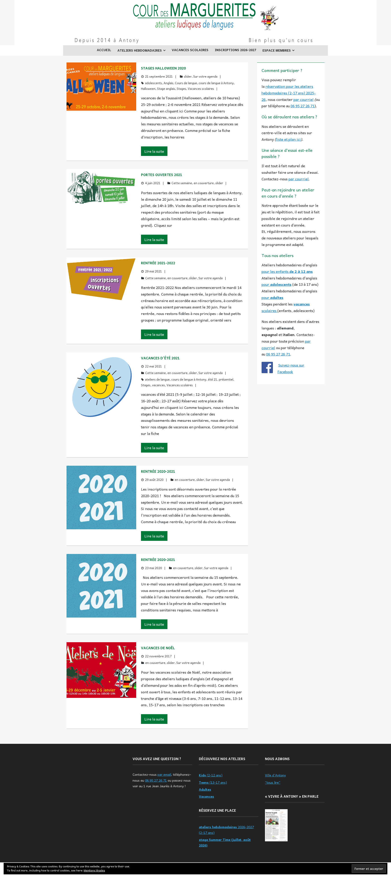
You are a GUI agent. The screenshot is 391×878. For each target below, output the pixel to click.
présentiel (226, 379)
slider (188, 76)
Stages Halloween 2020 (163, 68)
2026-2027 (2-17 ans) (226, 829)
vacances (158, 385)
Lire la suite (154, 151)
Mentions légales (94, 870)
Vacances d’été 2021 (160, 358)
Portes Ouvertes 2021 (161, 174)
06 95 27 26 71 (303, 106)
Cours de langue (186, 83)
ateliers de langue (157, 379)
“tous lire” (272, 782)
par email (164, 774)
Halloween (148, 88)
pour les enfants (287, 271)
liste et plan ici (288, 139)
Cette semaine (182, 183)
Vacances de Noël (158, 648)
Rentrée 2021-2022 (158, 263)
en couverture (204, 183)
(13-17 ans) (213, 782)
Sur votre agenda (205, 76)
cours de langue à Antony (216, 83)
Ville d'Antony (275, 775)
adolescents (153, 83)
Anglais (168, 83)
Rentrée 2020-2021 (158, 471)
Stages (181, 88)
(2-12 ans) (210, 775)
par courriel (303, 99)
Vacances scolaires (201, 88)
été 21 (212, 379)
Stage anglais (166, 88)
